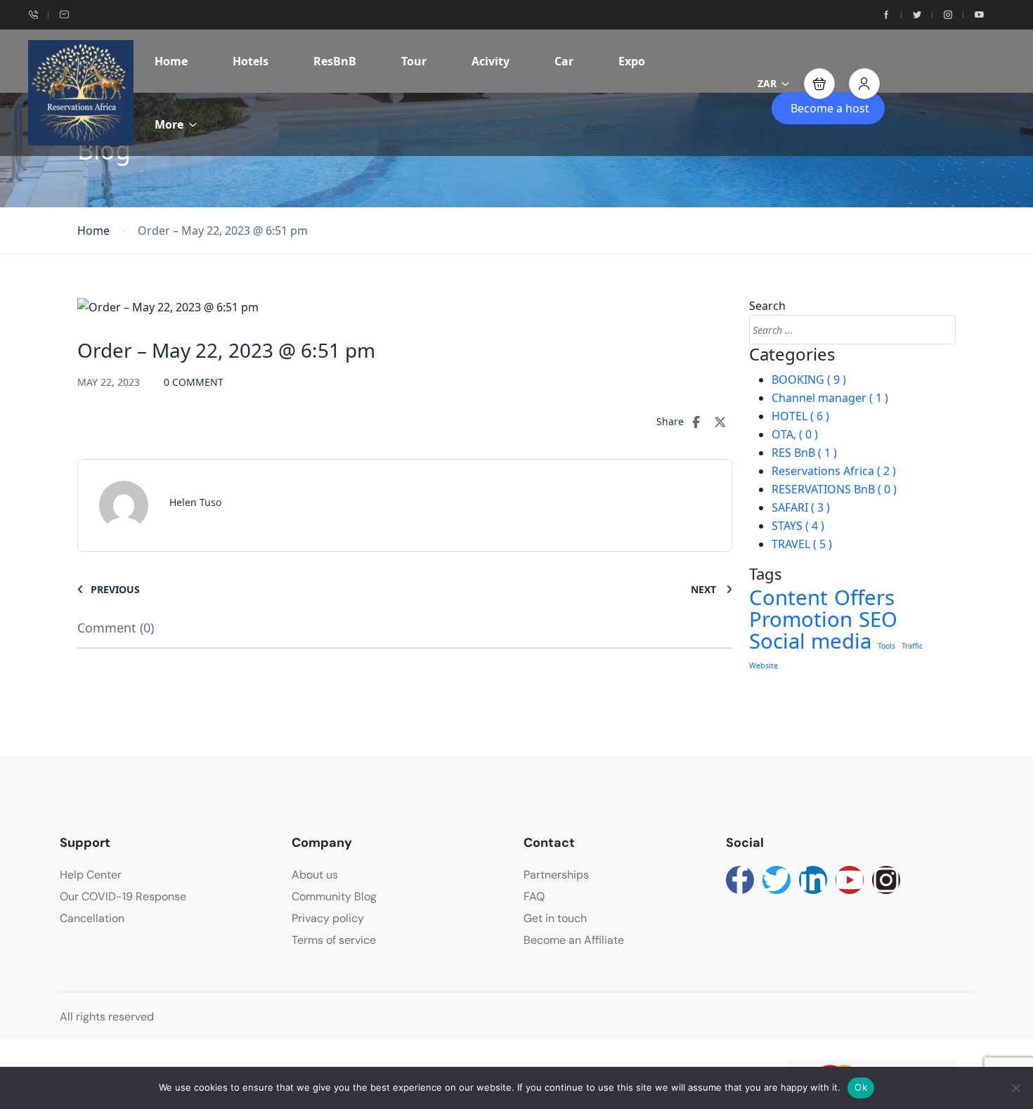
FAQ (534, 896)
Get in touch (555, 918)
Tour (414, 61)
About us (315, 874)
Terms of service (334, 940)
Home (171, 61)
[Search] (941, 330)
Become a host (830, 108)
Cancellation (92, 918)
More (169, 124)
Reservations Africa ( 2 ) (834, 471)
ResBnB (334, 61)
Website (763, 665)
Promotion (800, 619)
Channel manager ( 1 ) (830, 398)
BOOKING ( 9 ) (809, 379)
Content (788, 597)
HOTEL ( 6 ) (800, 416)
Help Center (91, 874)
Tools (886, 646)
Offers (864, 597)
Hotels (250, 61)
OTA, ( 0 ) (795, 434)
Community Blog (334, 896)
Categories (792, 354)
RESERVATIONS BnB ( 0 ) (834, 489)
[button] (819, 83)
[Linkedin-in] (813, 880)
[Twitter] (776, 880)
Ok (861, 1087)
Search (767, 305)
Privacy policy (328, 918)
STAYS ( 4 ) (798, 525)
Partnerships (556, 874)
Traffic (912, 646)
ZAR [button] (767, 83)
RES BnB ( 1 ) (804, 452)
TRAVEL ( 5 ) (802, 544)
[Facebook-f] (740, 880)
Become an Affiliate (574, 940)
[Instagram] (886, 880)
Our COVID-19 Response (123, 896)
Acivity (490, 61)
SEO (878, 619)
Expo (631, 61)
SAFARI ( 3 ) (801, 507)
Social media (810, 641)
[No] (1015, 1088)
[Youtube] (850, 880)
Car (563, 61)
